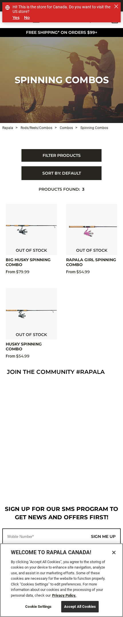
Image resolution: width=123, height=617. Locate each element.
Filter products (62, 155)
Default (61, 173)
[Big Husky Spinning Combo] (31, 229)
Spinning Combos (62, 79)
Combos (66, 128)
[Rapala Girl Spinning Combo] (91, 229)
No (27, 17)
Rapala (7, 128)
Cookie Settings (38, 606)
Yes (16, 17)
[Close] (114, 552)
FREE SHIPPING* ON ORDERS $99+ (61, 32)
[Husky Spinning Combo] (31, 313)
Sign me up (103, 536)
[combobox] (61, 173)
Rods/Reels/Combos (36, 128)
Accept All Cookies (80, 606)
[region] (61, 580)
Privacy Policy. (64, 595)
